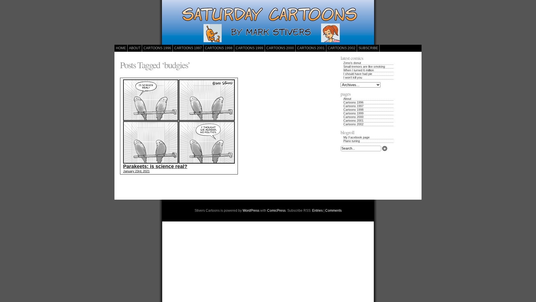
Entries (317, 211)
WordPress (251, 211)
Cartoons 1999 (249, 48)
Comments (333, 211)
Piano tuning (351, 141)
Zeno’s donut (352, 63)
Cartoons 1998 (219, 48)
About (134, 48)
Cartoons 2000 (280, 48)
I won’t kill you (352, 77)
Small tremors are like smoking (364, 66)
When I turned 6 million (358, 70)
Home (121, 48)
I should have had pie (357, 74)
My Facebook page (356, 137)
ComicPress (276, 211)
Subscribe (368, 48)
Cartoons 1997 (188, 48)
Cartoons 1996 (157, 48)
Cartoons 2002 (341, 48)
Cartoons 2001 (311, 48)
